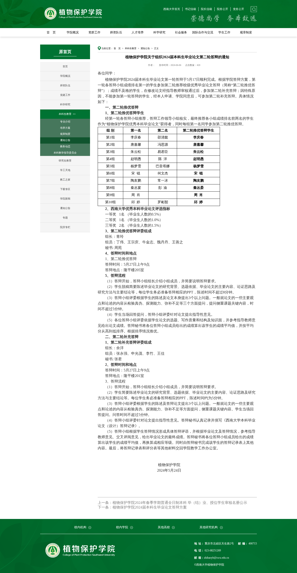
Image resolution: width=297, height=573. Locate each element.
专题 (65, 217)
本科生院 (132, 523)
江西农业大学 (192, 523)
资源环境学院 (140, 523)
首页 (65, 66)
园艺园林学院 (81, 523)
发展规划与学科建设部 (93, 523)
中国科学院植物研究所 (101, 523)
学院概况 (73, 32)
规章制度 (246, 32)
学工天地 (65, 170)
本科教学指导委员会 (65, 152)
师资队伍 (116, 32)
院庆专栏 (65, 227)
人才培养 (138, 32)
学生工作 (224, 32)
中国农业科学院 (144, 523)
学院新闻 (65, 198)
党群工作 (94, 32)
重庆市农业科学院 (169, 523)
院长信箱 (206, 9)
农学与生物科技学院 (57, 523)
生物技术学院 (121, 523)
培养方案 (65, 128)
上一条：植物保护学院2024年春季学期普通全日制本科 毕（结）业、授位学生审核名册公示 (172, 503)
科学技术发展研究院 (167, 523)
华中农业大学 (132, 523)
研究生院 (146, 523)
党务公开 (238, 9)
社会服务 (181, 32)
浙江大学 (70, 523)
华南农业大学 (152, 523)
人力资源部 (117, 523)
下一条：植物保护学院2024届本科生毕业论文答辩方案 (142, 507)
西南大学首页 (171, 9)
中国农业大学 (53, 523)
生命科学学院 (101, 523)
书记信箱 (190, 9)
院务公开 (222, 9)
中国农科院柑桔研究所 (197, 523)
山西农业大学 (172, 523)
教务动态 (65, 146)
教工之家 (65, 179)
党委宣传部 (69, 523)
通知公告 (65, 140)
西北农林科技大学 (90, 523)
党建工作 (65, 95)
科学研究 (159, 32)
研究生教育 (65, 160)
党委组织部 (52, 523)
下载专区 (65, 189)
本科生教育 (65, 114)
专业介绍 (65, 121)
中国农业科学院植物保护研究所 (64, 523)
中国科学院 (125, 523)
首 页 (51, 32)
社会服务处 (190, 523)
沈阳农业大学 (211, 523)
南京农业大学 (112, 523)
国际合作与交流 (202, 32)
